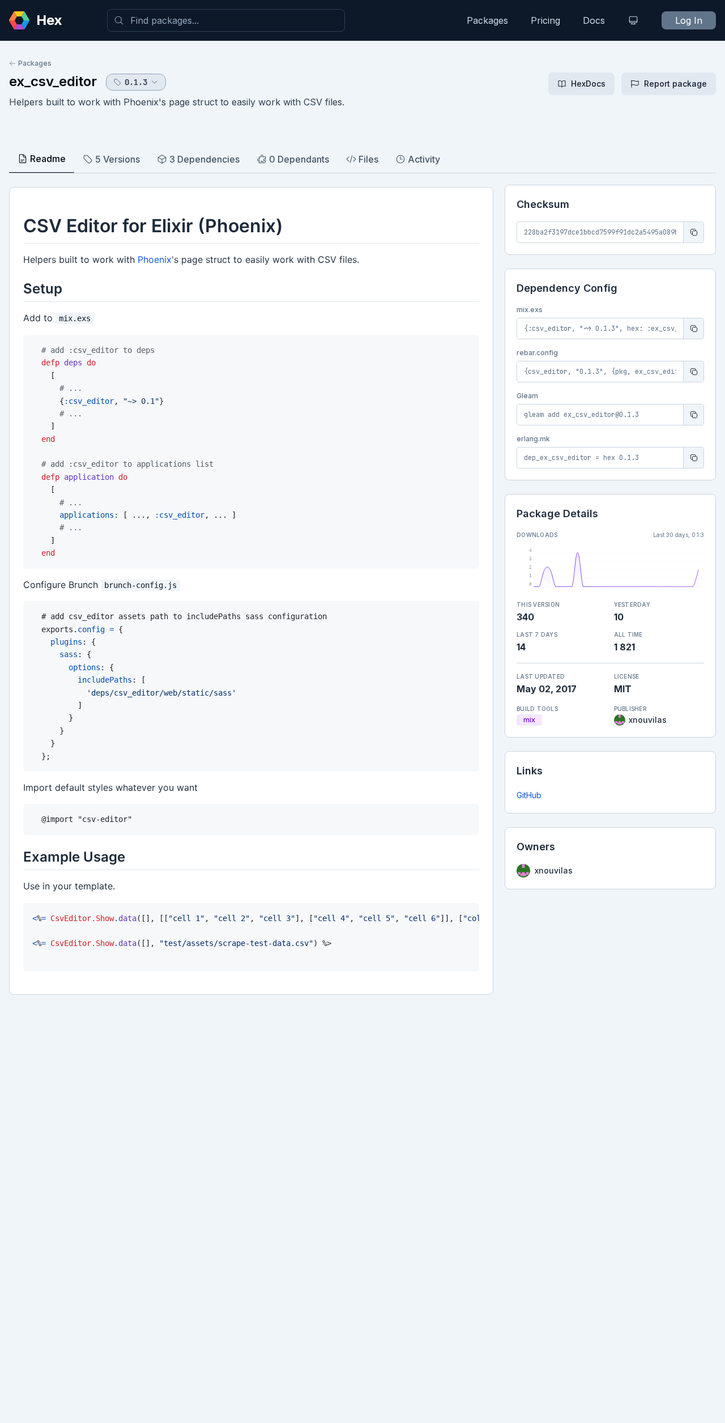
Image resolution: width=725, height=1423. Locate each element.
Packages (487, 20)
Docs (594, 20)
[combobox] (226, 20)
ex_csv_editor (53, 81)
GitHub (529, 795)
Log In (688, 20)
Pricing (545, 20)
